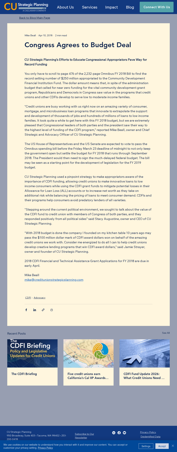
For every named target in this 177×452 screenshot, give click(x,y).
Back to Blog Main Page (34, 17)
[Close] (173, 446)
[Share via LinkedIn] (34, 310)
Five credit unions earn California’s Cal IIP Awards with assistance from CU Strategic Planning (86, 376)
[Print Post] (51, 310)
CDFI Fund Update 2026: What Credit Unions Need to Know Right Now (144, 376)
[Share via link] (43, 310)
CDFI (28, 297)
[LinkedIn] (113, 432)
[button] (89, 7)
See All (166, 332)
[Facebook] (119, 432)
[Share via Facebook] (26, 310)
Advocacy (39, 297)
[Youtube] (124, 432)
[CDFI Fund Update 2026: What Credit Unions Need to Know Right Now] (144, 353)
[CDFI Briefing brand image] (32, 353)
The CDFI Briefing (24, 374)
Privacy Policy (148, 432)
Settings (146, 446)
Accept (162, 446)
